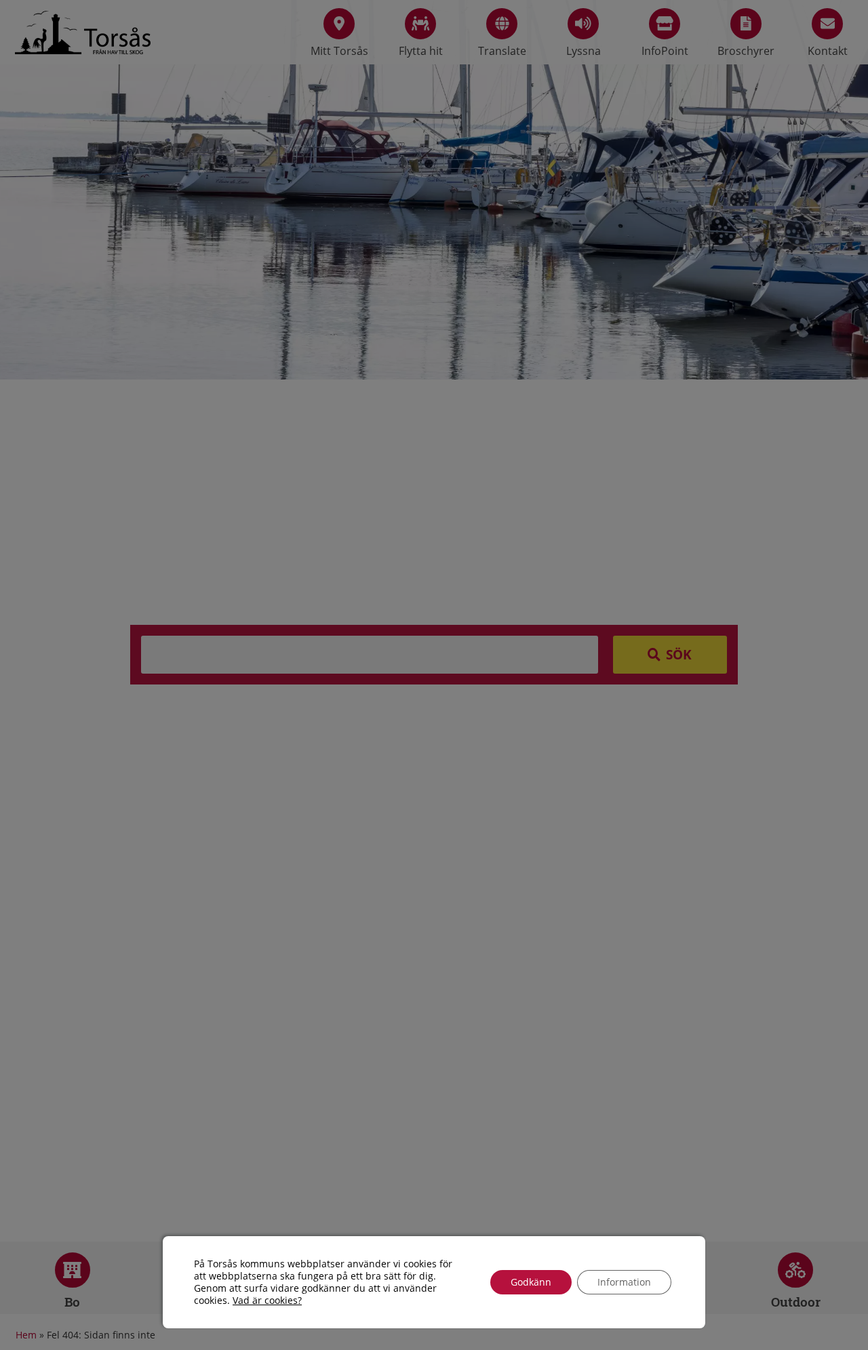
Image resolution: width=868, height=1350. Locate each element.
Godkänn (531, 1281)
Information (624, 1281)
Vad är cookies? (267, 1300)
